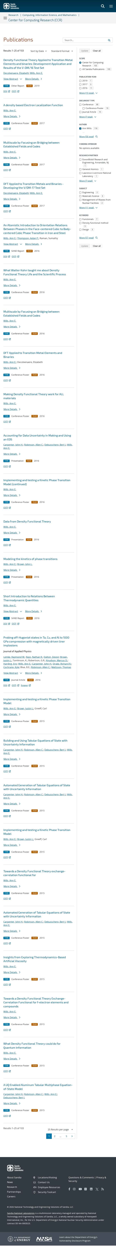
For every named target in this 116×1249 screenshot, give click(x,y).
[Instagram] (75, 1189)
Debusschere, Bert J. (55, 444)
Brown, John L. (24, 564)
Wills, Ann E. (36, 73)
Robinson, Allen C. (33, 444)
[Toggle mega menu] (111, 6)
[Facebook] (69, 1189)
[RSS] (103, 1189)
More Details (32, 78)
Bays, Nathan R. (34, 657)
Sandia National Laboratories (21, 1213)
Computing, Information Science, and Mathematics (49, 15)
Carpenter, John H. (13, 444)
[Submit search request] (109, 40)
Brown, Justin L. (25, 708)
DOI (5, 91)
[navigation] (39, 51)
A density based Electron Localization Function (33, 105)
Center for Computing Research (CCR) (35, 20)
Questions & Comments (81, 1177)
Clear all (98, 50)
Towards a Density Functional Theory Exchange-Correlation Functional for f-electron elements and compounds (35, 1002)
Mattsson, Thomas (61, 667)
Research (13, 15)
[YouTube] (81, 1189)
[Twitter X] (98, 1189)
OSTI (14, 91)
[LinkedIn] (92, 1189)
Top (108, 1245)
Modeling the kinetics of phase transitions (30, 559)
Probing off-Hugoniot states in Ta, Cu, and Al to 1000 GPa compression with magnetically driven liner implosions (36, 641)
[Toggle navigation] (5, 18)
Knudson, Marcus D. (57, 660)
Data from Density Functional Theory (27, 521)
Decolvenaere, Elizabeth (16, 73)
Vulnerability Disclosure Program (74, 1240)
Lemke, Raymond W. (14, 657)
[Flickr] (86, 1189)
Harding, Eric (10, 663)
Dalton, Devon (51, 657)
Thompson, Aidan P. (28, 238)
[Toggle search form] (103, 6)
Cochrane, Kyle (11, 667)
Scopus (24, 685)
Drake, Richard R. (62, 663)
